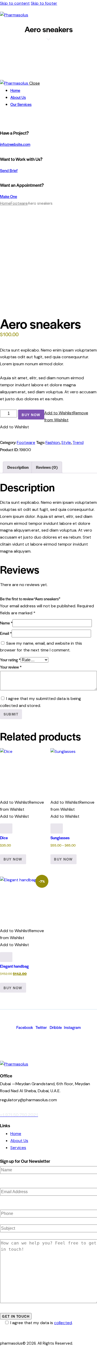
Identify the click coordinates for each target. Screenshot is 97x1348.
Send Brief (9, 170)
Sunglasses (60, 837)
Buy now (31, 414)
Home (5, 203)
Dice (4, 837)
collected (63, 1322)
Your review (10, 667)
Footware (19, 203)
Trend (78, 442)
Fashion (53, 442)
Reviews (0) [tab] (47, 467)
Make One (8, 196)
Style (66, 442)
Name (6, 622)
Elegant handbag (14, 966)
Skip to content (15, 3)
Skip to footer (44, 3)
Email (6, 633)
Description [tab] (18, 467)
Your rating (10, 659)
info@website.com (15, 144)
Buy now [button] (13, 859)
